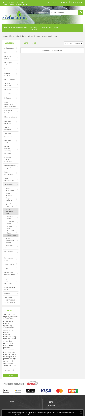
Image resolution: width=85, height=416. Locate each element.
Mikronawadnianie (10, 117)
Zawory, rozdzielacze (8, 173)
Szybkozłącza (9, 264)
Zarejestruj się (53, 2)
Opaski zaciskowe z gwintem (10, 241)
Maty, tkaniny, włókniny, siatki (9, 273)
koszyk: (76, 2)
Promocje (54, 27)
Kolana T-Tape (10, 218)
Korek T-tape (52, 36)
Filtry (6, 52)
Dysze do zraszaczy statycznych (8, 159)
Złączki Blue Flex (9, 246)
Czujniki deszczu (10, 94)
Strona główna (8, 36)
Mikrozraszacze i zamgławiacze (10, 167)
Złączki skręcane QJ (10, 194)
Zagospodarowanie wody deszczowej (11, 281)
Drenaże (7, 294)
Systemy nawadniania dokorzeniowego (10, 104)
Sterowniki (8, 90)
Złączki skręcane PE (10, 189)
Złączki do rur (21, 36)
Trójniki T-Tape (10, 227)
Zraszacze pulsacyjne (8, 135)
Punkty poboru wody (9, 259)
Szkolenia (16, 27)
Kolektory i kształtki (8, 57)
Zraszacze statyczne (8, 141)
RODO (12, 402)
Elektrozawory (9, 48)
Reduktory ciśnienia (7, 74)
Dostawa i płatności (34, 28)
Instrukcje (46, 27)
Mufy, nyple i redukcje (8, 64)
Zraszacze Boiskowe (8, 122)
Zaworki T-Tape (10, 232)
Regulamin (51, 406)
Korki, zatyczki (9, 69)
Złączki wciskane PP (10, 199)
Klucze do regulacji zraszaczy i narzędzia (8, 149)
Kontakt (23, 27)
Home (4, 27)
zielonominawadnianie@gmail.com (15, 4)
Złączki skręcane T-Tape (37, 36)
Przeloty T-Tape (10, 222)
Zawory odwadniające (9, 179)
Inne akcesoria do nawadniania (9, 253)
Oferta (9, 27)
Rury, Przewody (9, 79)
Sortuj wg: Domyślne (72, 43)
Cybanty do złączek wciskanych (9, 205)
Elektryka (7, 98)
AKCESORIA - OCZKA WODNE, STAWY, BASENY (9, 300)
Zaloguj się (64, 2)
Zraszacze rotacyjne (8, 128)
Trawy (6, 268)
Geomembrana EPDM (9, 288)
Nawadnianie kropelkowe (8, 112)
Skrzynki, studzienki (7, 84)
